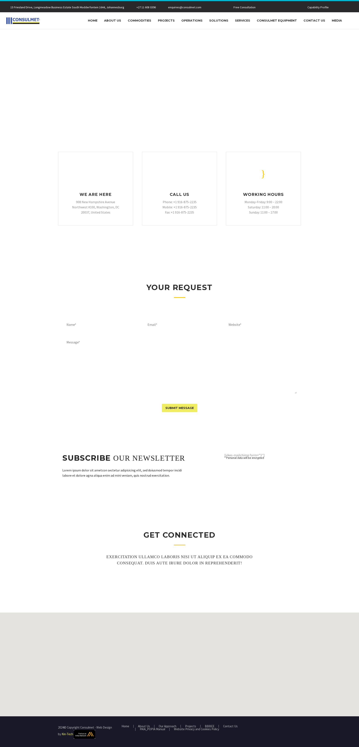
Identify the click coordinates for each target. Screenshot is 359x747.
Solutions (218, 20)
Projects (166, 20)
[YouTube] (299, 727)
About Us (112, 20)
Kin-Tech (67, 734)
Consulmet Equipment (277, 20)
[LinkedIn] (294, 727)
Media (337, 20)
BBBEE (209, 726)
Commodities (139, 20)
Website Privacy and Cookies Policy (196, 729)
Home (92, 20)
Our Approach (167, 726)
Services (242, 20)
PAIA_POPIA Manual (152, 729)
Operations (192, 20)
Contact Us (314, 20)
